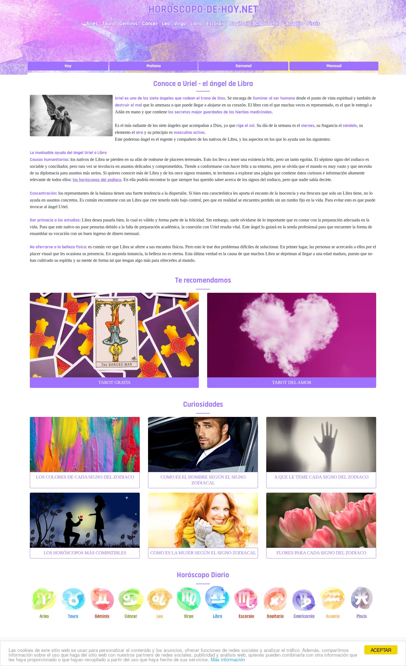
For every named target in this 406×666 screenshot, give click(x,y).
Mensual (334, 66)
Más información (228, 659)
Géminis (128, 23)
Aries (92, 23)
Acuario (294, 23)
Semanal (244, 66)
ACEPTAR (381, 649)
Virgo (180, 23)
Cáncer (149, 23)
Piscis (313, 23)
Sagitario (240, 23)
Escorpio (216, 23)
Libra (196, 23)
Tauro (108, 23)
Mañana (153, 66)
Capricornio (268, 23)
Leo (166, 23)
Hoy (68, 66)
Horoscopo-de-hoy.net (203, 9)
